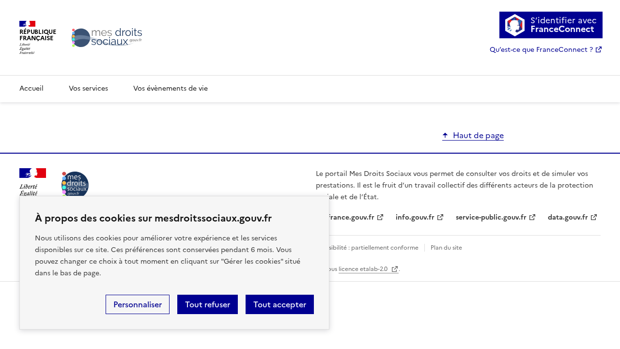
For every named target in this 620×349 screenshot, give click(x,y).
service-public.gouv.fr (491, 217)
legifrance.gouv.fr (345, 217)
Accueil (31, 88)
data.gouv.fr (568, 217)
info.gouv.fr (415, 217)
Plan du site (446, 247)
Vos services (88, 88)
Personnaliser (137, 304)
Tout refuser (207, 304)
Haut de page (478, 135)
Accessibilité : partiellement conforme (365, 247)
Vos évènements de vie (170, 88)
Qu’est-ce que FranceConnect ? (541, 50)
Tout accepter (279, 304)
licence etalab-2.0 (364, 269)
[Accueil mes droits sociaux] (75, 185)
